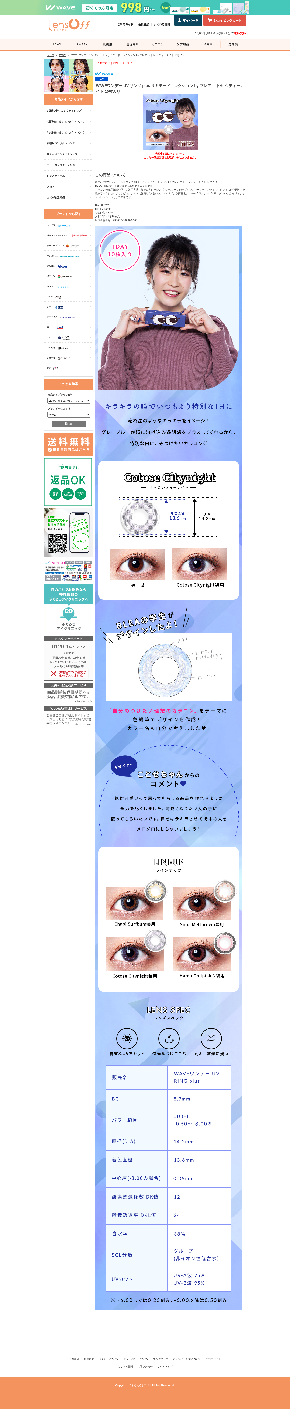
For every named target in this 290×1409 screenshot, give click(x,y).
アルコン (51, 266)
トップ (50, 55)
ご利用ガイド (213, 1359)
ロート (50, 327)
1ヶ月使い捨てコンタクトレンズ (65, 132)
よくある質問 (125, 1366)
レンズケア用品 (56, 175)
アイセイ (51, 347)
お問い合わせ (145, 1366)
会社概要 (74, 1359)
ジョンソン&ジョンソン (58, 235)
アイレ (50, 296)
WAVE (62, 55)
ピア (49, 368)
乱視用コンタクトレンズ (61, 143)
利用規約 (89, 1359)
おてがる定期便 (56, 197)
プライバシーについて (136, 1359)
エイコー (51, 337)
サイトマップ (164, 1366)
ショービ (51, 358)
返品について (161, 1359)
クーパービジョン (55, 245)
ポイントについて (109, 1359)
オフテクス (52, 317)
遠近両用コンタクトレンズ (62, 154)
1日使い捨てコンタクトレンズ (64, 110)
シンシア (51, 286)
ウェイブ (51, 225)
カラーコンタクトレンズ (61, 165)
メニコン (51, 276)
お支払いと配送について (187, 1359)
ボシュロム (52, 256)
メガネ (51, 186)
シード (50, 307)
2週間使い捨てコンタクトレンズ (65, 121)
